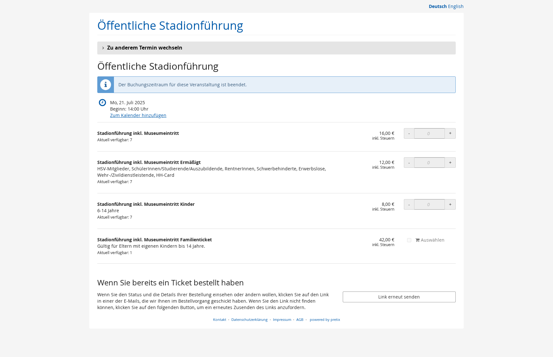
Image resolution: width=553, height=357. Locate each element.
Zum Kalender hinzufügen (138, 115)
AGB (299, 319)
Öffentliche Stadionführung (170, 25)
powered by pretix (325, 319)
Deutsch (438, 6)
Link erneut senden (399, 297)
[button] (276, 48)
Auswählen (432, 240)
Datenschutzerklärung (249, 319)
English (456, 6)
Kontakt (219, 319)
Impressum (282, 319)
